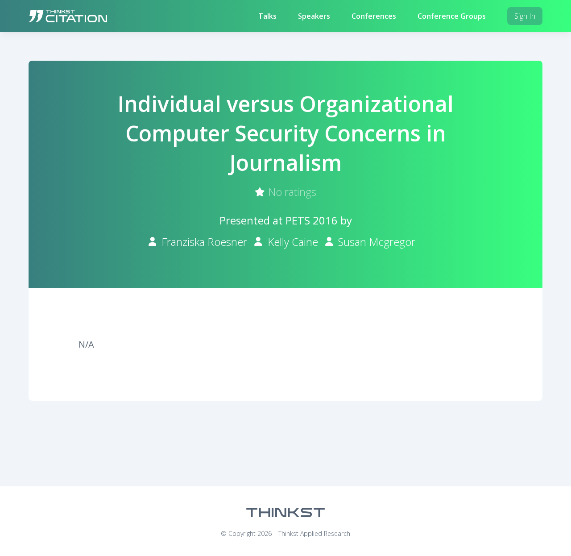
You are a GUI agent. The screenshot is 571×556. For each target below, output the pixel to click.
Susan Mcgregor (376, 241)
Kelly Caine (293, 241)
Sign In (524, 16)
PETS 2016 (312, 220)
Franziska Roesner (204, 241)
